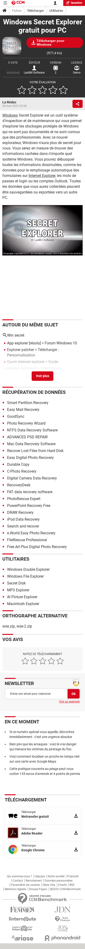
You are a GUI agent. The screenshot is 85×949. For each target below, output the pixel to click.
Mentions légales (15, 889)
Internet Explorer (42, 175)
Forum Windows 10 (61, 343)
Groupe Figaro (38, 889)
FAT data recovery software (29, 492)
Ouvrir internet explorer (26, 362)
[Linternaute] (22, 919)
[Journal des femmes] (22, 910)
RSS (71, 885)
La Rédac (9, 102)
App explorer (17, 343)
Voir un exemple (69, 701)
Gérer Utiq (49, 885)
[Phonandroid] (62, 938)
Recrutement (34, 880)
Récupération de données (34, 392)
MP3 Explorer (18, 590)
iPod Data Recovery (23, 519)
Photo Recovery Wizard (26, 423)
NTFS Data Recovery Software (32, 430)
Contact (18, 880)
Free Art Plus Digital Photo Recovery (37, 547)
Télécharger (35, 11)
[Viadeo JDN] (62, 928)
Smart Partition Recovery (27, 402)
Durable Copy (18, 464)
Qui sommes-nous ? (19, 876)
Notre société (56, 876)
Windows (10, 115)
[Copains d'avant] (22, 928)
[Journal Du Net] (62, 910)
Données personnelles (58, 880)
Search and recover (23, 526)
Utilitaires (56, 11)
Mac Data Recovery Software (31, 444)
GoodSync (15, 416)
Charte (62, 885)
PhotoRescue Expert (23, 498)
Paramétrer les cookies (25, 885)
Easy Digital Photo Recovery (30, 457)
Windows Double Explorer (28, 569)
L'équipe (40, 876)
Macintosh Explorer (23, 604)
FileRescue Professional (27, 540)
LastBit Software (34, 72)
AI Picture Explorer (22, 597)
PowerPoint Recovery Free (28, 505)
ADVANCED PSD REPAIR (27, 437)
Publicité (72, 876)
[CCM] (18, 3)
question (76, 2)
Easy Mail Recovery (23, 409)
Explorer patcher (20, 349)
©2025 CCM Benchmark (65, 889)
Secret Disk (16, 583)
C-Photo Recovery (21, 471)
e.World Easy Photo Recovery (31, 533)
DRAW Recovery (20, 512)
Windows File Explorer (25, 576)
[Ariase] (22, 937)
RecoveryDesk (18, 485)
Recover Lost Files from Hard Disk (35, 450)
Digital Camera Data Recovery (32, 478)
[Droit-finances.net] (62, 919)
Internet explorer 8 (22, 368)
